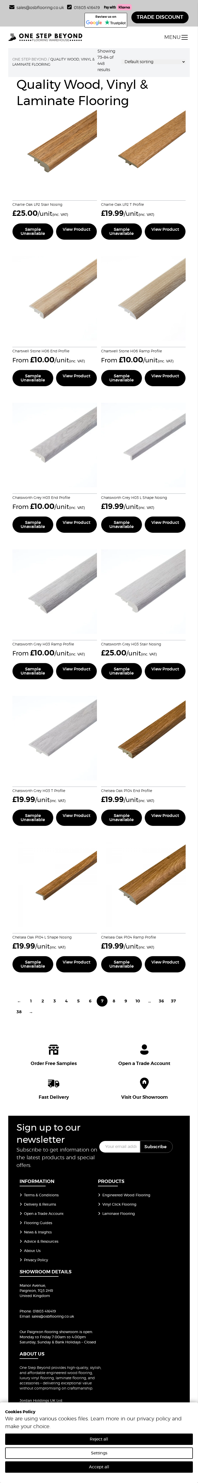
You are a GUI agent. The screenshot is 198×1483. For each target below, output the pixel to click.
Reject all (99, 1439)
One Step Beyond (29, 59)
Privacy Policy (36, 1260)
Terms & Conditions (41, 1195)
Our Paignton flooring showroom (49, 1332)
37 (173, 1001)
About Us (32, 1251)
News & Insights (38, 1232)
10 (138, 1001)
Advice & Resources (41, 1241)
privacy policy (153, 1418)
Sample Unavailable (33, 231)
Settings (99, 1453)
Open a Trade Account (44, 1214)
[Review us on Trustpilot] (115, 23)
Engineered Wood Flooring (126, 1195)
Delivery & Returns (40, 1204)
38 (19, 1012)
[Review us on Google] (94, 22)
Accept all (99, 1467)
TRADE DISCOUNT (160, 17)
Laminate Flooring (118, 1214)
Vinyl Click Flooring (119, 1204)
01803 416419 (87, 8)
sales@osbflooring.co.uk (53, 1316)
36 (161, 1001)
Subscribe (155, 1147)
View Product (76, 229)
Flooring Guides (38, 1223)
